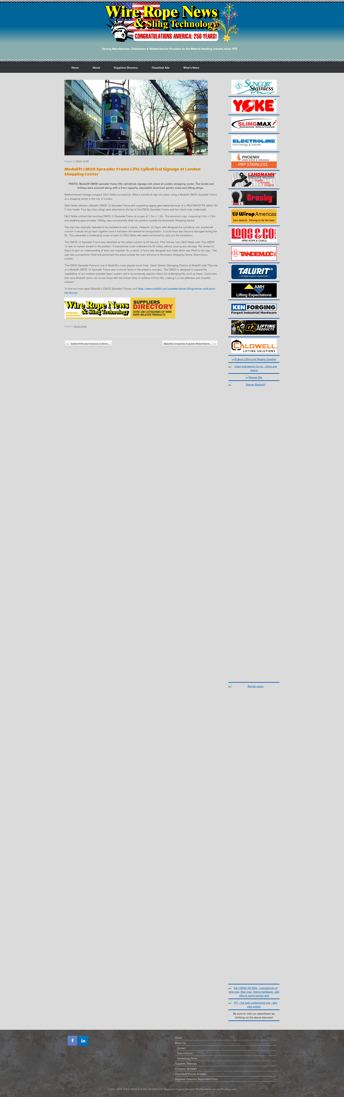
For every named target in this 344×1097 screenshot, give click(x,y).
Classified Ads (160, 67)
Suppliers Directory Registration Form (196, 1079)
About (96, 67)
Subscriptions (185, 1053)
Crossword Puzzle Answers (191, 1074)
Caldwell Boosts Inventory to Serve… (88, 343)
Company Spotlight (186, 1069)
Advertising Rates (187, 1058)
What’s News (191, 67)
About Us (180, 1043)
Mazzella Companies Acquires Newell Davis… (190, 343)
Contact (181, 1048)
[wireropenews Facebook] (72, 1041)
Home (75, 67)
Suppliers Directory (126, 67)
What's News (80, 326)
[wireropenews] (172, 22)
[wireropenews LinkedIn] (83, 1041)
